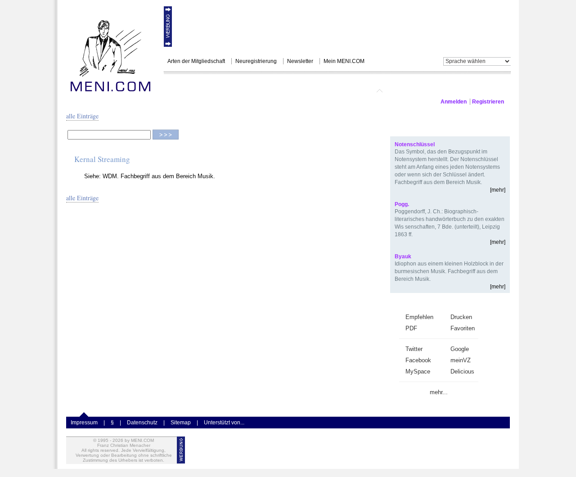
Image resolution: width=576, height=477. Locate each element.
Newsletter (300, 61)
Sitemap (181, 422)
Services (379, 86)
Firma (411, 86)
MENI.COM (189, 86)
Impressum (84, 422)
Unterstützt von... (224, 422)
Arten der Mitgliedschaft (196, 61)
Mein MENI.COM (344, 61)
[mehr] (497, 190)
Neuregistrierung (256, 61)
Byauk (403, 256)
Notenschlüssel (415, 144)
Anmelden (454, 102)
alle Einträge (82, 116)
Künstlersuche (237, 86)
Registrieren (488, 102)
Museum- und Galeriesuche (314, 86)
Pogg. (402, 204)
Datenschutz (142, 422)
